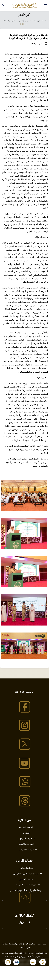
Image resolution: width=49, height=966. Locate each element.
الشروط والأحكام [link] (26, 844)
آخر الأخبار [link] (23, 24)
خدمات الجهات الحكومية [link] (26, 884)
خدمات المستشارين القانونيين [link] (26, 873)
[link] (45, 5)
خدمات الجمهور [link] (26, 879)
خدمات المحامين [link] (26, 868)
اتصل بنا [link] (26, 832)
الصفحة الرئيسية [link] (40, 20)
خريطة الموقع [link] (26, 838)
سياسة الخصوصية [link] (26, 849)
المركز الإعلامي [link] (25, 20)
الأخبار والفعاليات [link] (9, 20)
